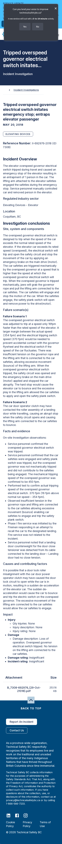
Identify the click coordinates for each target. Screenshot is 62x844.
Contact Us (17, 730)
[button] (31, 700)
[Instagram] (27, 815)
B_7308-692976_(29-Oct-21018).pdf (24, 689)
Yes (24, 26)
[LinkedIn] (10, 815)
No (37, 26)
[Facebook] (19, 815)
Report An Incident (21, 721)
